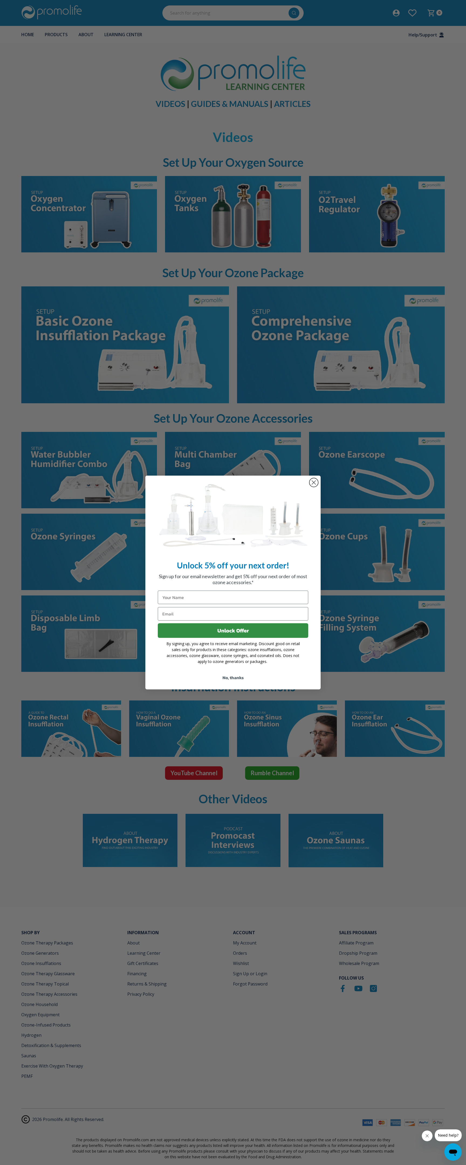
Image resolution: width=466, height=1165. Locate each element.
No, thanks (233, 677)
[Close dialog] (313, 482)
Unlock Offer (233, 630)
